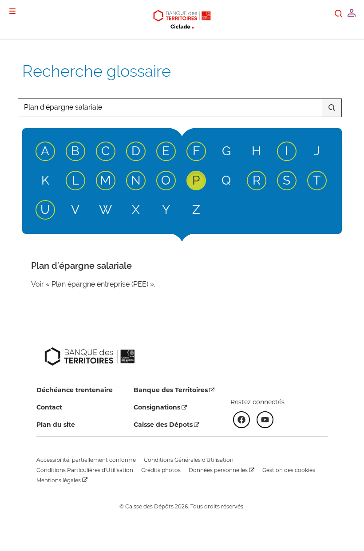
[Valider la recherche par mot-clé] (331, 108)
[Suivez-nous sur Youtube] (265, 419)
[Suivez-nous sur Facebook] (241, 419)
